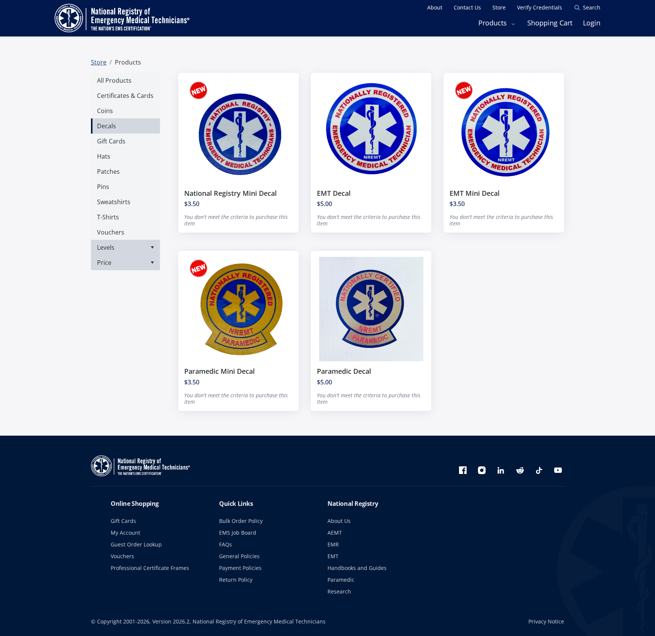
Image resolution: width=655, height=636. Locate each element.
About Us (339, 520)
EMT (333, 556)
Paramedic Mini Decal (219, 371)
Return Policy (235, 579)
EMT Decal (334, 193)
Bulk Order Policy (241, 520)
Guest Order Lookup (136, 544)
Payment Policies (240, 567)
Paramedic (341, 579)
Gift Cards (123, 520)
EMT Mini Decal (475, 193)
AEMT (335, 532)
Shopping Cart (549, 22)
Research (339, 591)
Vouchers (122, 556)
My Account (125, 532)
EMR (333, 544)
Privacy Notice (546, 621)
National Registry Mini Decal (230, 193)
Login (591, 22)
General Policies (239, 556)
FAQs (225, 544)
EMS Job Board (237, 532)
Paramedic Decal (344, 371)
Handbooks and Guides (357, 567)
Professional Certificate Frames (150, 567)
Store (99, 62)
